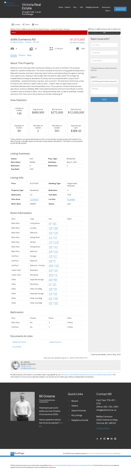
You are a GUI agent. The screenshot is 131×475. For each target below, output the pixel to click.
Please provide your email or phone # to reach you (104, 69)
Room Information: (21, 213)
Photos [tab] (22, 55)
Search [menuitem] (67, 7)
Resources (106, 7)
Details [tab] (13, 55)
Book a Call (120, 9)
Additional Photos (19, 342)
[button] (120, 9)
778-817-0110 (26, 366)
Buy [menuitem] (74, 7)
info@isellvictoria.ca (28, 368)
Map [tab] (29, 55)
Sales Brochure (55, 342)
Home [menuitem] (60, 7)
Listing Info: (17, 177)
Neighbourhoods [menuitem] (92, 7)
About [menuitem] (107, 10)
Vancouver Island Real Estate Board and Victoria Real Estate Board (86, 374)
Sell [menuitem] (81, 7)
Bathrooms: (17, 312)
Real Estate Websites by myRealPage (109, 453)
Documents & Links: (21, 336)
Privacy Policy (103, 428)
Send (104, 99)
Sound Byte (16, 347)
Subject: (93, 77)
